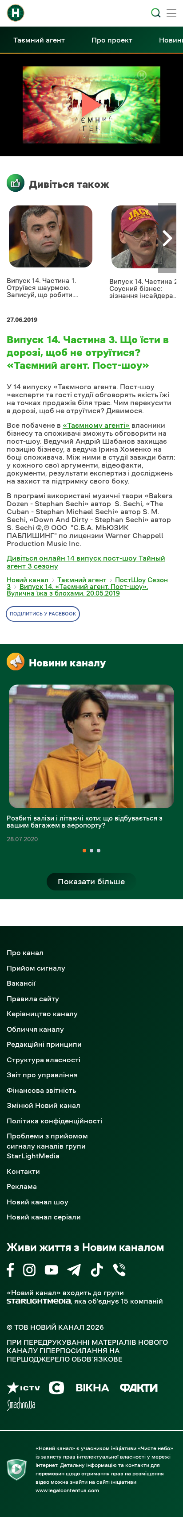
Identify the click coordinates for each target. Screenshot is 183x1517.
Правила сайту (33, 998)
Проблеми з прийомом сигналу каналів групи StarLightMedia (47, 1145)
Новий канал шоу (37, 1201)
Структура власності (43, 1059)
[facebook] (10, 1271)
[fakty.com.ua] (139, 1389)
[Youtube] (51, 1271)
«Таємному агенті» (96, 425)
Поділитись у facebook (43, 613)
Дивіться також (69, 184)
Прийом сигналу (36, 967)
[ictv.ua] (23, 1389)
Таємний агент (39, 39)
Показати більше (91, 882)
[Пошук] (156, 13)
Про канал (25, 952)
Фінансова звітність (41, 1090)
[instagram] (29, 1271)
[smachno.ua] (21, 1405)
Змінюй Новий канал (43, 1105)
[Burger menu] (171, 14)
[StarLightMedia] (39, 1301)
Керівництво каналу (42, 1013)
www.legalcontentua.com (67, 1490)
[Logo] (15, 13)
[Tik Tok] (97, 1271)
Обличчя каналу (35, 1029)
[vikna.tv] (92, 1389)
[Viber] (119, 1271)
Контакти (23, 1171)
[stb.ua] (56, 1389)
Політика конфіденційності (54, 1120)
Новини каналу (67, 663)
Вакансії (21, 983)
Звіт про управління (42, 1074)
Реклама (22, 1186)
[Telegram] (74, 1271)
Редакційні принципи (44, 1044)
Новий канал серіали (44, 1216)
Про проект (112, 39)
